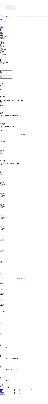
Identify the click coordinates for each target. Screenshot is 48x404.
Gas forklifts (28, 16)
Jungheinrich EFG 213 (3, 235)
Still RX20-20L (2, 333)
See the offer (1, 384)
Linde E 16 (1, 390)
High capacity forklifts (39, 16)
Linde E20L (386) (2, 112)
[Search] (10, 7)
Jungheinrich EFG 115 (3, 269)
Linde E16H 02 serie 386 (3, 123)
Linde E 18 (1, 391)
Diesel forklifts (19, 16)
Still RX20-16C (2, 311)
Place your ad (1, 130)
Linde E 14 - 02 (2, 246)
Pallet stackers (25, 16)
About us (1, 394)
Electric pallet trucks (34, 16)
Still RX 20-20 (1, 389)
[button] (24, 12)
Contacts (4, 394)
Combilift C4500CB (2, 160)
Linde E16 (1, 171)
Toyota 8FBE (1, 393)
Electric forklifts (22, 16)
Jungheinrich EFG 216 (3, 191)
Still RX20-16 (1, 289)
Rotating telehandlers (43, 16)
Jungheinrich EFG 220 (3, 202)
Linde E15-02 (1, 257)
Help (2, 394)
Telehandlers (17, 16)
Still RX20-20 (1, 366)
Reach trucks (31, 16)
